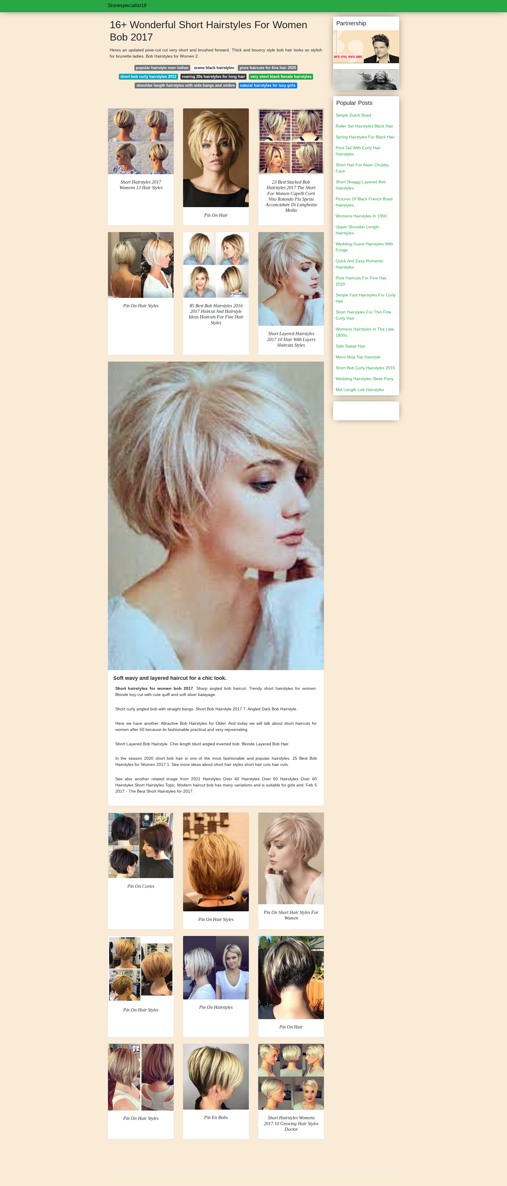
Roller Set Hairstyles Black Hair (364, 126)
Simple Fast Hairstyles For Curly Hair (366, 298)
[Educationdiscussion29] (366, 46)
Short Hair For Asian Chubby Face (362, 167)
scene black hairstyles (214, 68)
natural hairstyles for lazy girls (267, 85)
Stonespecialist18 (127, 5)
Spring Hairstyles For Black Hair (365, 137)
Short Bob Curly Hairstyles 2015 (365, 367)
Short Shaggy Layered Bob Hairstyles (361, 185)
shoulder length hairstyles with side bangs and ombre (185, 85)
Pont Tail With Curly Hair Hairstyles (358, 150)
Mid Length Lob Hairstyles (360, 389)
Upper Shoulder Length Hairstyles (357, 229)
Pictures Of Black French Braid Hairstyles (364, 202)
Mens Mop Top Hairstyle (358, 357)
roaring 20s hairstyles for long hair (213, 76)
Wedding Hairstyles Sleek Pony (364, 378)
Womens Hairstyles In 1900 (361, 216)
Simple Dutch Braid (353, 115)
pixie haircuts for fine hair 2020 (268, 68)
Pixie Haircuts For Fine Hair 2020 (361, 281)
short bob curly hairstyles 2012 (148, 76)
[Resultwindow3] (366, 79)
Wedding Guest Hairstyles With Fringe (364, 246)
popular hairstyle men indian (162, 68)
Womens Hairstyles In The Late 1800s (365, 332)
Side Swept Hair (350, 346)
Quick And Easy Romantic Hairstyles (359, 264)
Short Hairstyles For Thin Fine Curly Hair (363, 315)
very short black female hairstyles (281, 76)
